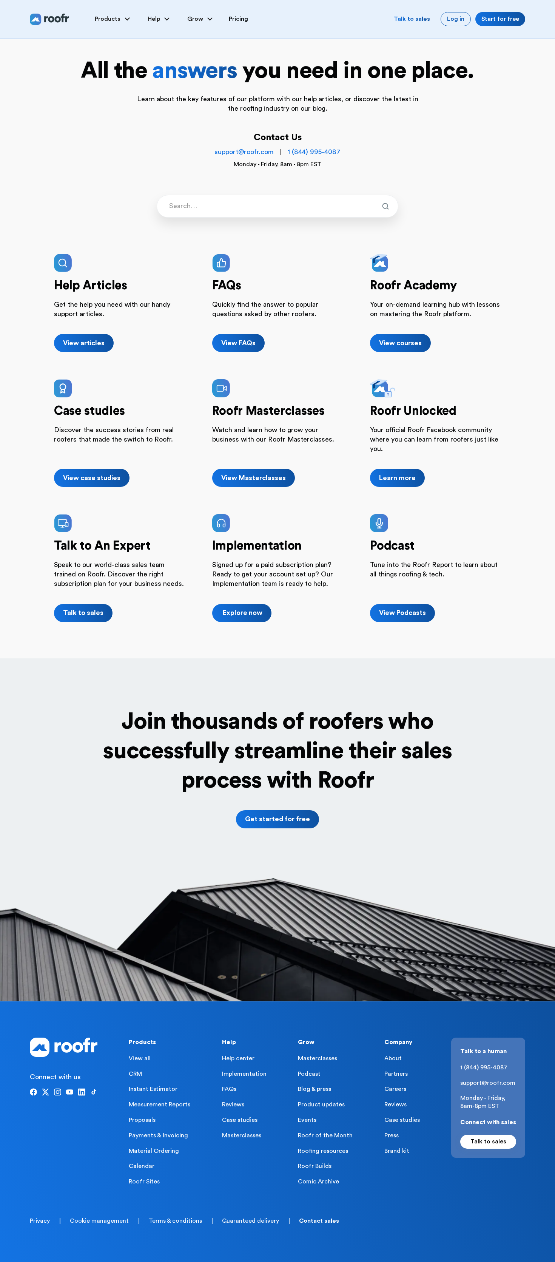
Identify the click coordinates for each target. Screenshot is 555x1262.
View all (140, 1058)
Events (307, 1120)
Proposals (142, 1120)
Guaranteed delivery (250, 1221)
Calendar (141, 1166)
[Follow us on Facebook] (33, 1092)
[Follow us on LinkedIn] (81, 1092)
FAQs (229, 1089)
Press (391, 1135)
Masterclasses (241, 1135)
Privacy (40, 1221)
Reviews (233, 1104)
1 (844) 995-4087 (314, 151)
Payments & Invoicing (158, 1135)
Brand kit (396, 1151)
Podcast (309, 1074)
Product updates (321, 1104)
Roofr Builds (314, 1166)
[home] (49, 19)
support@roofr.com (244, 151)
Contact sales (319, 1221)
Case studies (239, 1120)
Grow (306, 1042)
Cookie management (99, 1221)
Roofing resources (323, 1151)
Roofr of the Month (325, 1135)
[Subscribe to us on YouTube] (69, 1092)
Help (229, 1042)
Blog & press (314, 1089)
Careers (395, 1089)
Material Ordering (154, 1151)
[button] (113, 19)
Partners (396, 1074)
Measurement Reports (159, 1104)
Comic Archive (318, 1182)
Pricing (238, 19)
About (393, 1058)
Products (142, 1042)
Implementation (244, 1074)
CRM (135, 1074)
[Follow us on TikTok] (93, 1091)
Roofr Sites (144, 1182)
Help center (238, 1058)
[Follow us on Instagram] (57, 1092)
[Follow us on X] (45, 1092)
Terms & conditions (175, 1221)
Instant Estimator (153, 1089)
